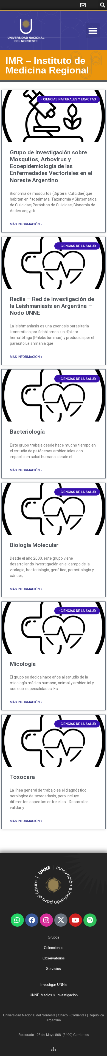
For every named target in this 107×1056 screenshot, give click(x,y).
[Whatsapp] (17, 920)
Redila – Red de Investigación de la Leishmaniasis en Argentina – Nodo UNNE (52, 306)
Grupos (53, 937)
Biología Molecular (34, 545)
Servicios (53, 969)
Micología (23, 664)
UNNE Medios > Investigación (54, 995)
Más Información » (26, 224)
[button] (102, 5)
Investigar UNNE (53, 985)
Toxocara (22, 777)
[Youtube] (75, 920)
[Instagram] (46, 920)
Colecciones (53, 948)
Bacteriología (27, 431)
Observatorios (54, 958)
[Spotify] (90, 920)
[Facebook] (31, 920)
